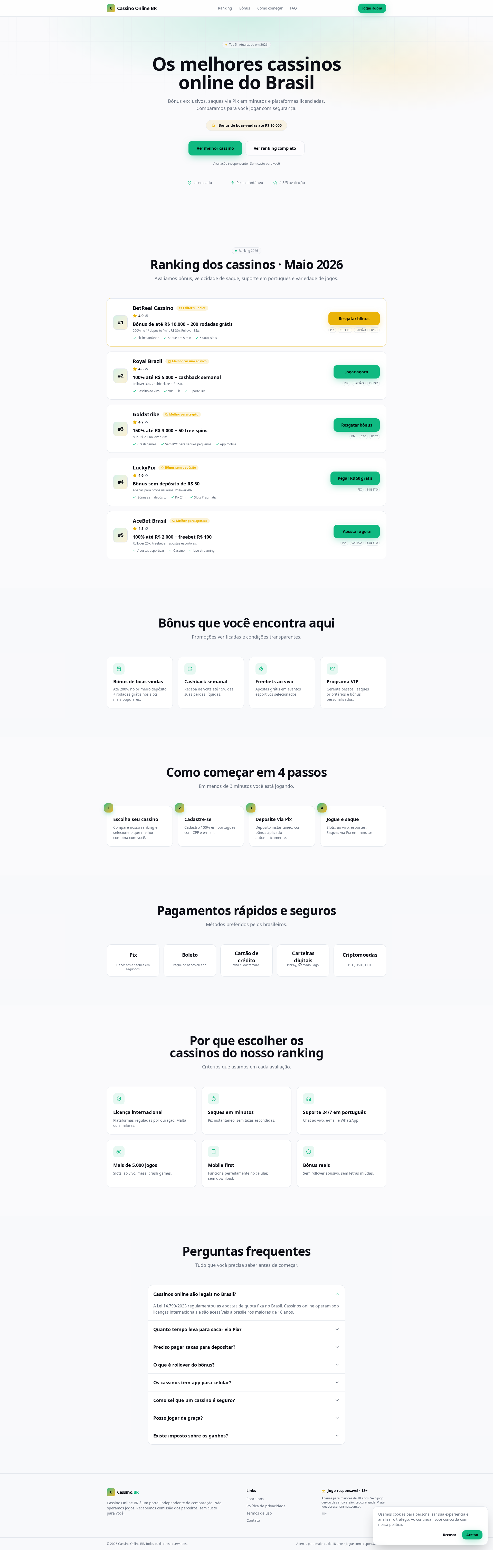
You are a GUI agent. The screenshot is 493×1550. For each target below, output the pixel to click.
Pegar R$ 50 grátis (355, 478)
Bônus (244, 8)
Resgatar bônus (354, 318)
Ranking (225, 8)
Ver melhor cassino (215, 148)
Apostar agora (357, 531)
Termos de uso (259, 1513)
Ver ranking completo (275, 148)
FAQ (293, 8)
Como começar (270, 8)
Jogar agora (372, 8)
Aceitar (472, 1534)
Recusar (449, 1534)
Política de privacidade (266, 1505)
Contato (253, 1520)
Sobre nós (255, 1498)
